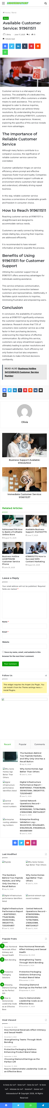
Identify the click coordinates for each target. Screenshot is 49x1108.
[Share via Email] (41, 390)
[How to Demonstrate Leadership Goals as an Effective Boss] (9, 1004)
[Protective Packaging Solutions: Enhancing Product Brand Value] (9, 975)
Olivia (8, 35)
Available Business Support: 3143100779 (36, 530)
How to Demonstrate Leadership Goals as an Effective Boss (31, 1001)
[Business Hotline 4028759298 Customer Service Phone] (12, 548)
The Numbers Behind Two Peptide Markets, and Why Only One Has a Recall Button (12, 881)
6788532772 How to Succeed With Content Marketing (36, 559)
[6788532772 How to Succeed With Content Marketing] (36, 548)
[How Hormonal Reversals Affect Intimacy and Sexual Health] (9, 951)
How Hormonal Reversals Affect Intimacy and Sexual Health (32, 949)
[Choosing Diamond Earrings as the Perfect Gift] (9, 989)
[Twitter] (10, 390)
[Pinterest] (25, 390)
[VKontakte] (35, 390)
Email (5, 632)
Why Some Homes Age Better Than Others (35, 878)
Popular (22, 744)
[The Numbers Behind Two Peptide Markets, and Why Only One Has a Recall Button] (10, 757)
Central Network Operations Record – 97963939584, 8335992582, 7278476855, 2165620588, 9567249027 (33, 806)
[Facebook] (4, 390)
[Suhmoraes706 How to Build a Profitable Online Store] (12, 521)
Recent (7, 744)
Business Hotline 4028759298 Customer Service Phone (11, 560)
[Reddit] (30, 390)
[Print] (4, 395)
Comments (39, 744)
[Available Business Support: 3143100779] (36, 521)
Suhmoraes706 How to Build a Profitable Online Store (12, 532)
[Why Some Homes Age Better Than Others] (10, 773)
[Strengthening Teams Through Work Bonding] (9, 963)
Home (7, 12)
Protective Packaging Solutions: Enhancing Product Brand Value (30, 975)
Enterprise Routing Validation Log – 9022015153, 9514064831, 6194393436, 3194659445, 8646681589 (32, 825)
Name (5, 622)
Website (5, 642)
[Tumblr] (20, 390)
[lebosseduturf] (18, 3)
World (14, 12)
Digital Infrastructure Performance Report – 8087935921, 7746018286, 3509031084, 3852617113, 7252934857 (33, 788)
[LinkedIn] (15, 390)
